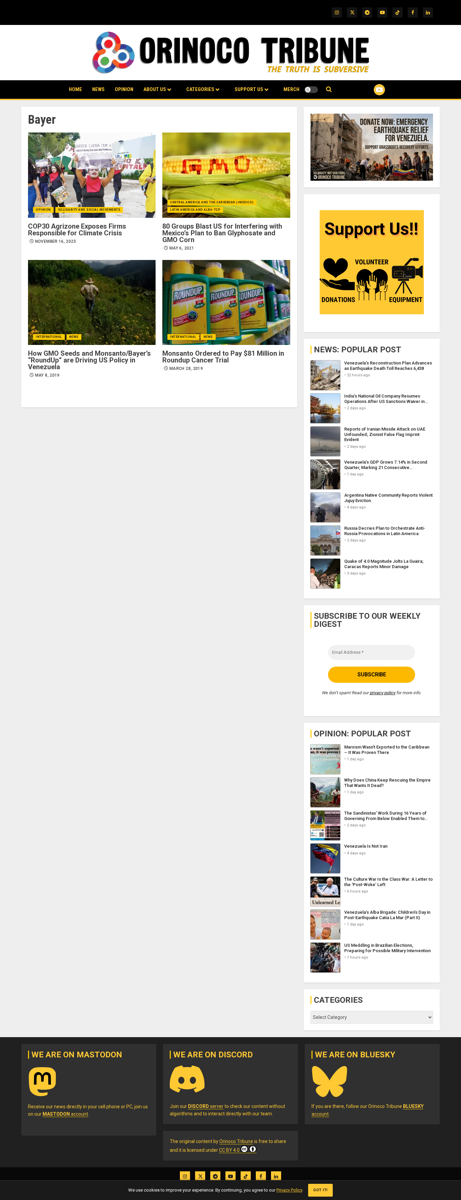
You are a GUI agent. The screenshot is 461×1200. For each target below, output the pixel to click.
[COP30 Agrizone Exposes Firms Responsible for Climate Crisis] (92, 175)
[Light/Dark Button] (311, 89)
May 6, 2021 (181, 248)
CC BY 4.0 (229, 1150)
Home (75, 89)
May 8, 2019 (47, 375)
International (49, 337)
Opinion (124, 89)
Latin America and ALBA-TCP (195, 209)
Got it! (320, 1190)
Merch (291, 89)
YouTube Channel (368, 89)
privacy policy (383, 692)
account (65, 1114)
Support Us (249, 89)
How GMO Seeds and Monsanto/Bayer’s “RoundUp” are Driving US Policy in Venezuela (89, 360)
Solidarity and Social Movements (89, 209)
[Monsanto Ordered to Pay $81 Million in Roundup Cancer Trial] (226, 302)
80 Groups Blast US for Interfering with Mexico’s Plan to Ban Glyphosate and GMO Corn (222, 233)
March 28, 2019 (186, 368)
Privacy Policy (289, 1190)
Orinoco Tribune (236, 1141)
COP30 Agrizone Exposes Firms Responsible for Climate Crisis (77, 229)
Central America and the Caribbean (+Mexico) (212, 202)
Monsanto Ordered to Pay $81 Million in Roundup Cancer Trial (223, 356)
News (98, 89)
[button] (329, 89)
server (205, 1106)
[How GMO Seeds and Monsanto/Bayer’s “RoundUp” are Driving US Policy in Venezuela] (92, 302)
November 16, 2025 (55, 241)
